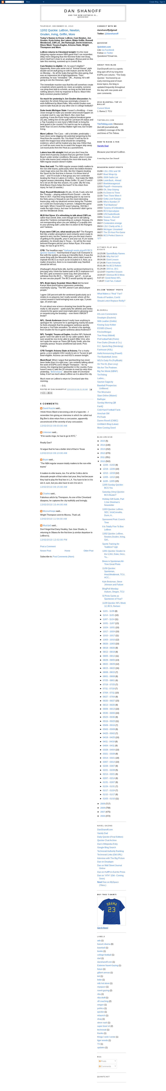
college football (104, 955)
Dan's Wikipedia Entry (107, 844)
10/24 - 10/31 (109, 627)
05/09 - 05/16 (109, 725)
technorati (101, 1030)
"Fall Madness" (110, 205)
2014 (103, 445)
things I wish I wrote (106, 1037)
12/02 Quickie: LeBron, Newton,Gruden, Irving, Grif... (113, 537)
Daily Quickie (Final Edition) (110, 837)
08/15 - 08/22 (109, 668)
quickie (100, 1012)
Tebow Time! (109, 220)
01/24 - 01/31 (109, 786)
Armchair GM (103, 413)
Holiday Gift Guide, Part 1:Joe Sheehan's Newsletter (113, 502)
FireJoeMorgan (104, 332)
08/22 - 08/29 (109, 664)
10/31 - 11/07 (109, 623)
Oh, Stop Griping (111, 189)
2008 (103, 808)
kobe (99, 980)
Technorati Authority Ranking (110, 851)
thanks (100, 1033)
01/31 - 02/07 (109, 782)
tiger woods (102, 1040)
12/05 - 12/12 (109, 477)
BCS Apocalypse (111, 211)
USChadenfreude (111, 214)
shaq (99, 1019)
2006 (103, 816)
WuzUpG (47, 525)
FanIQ (100, 406)
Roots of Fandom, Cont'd (108, 297)
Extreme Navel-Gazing (107, 965)
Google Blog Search (106, 847)
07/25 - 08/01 (109, 680)
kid (98, 976)
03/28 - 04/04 (109, 750)
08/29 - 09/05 (109, 660)
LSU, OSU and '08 (111, 171)
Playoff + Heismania (112, 186)
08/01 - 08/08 (109, 676)
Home (67, 551)
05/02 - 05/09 (109, 729)
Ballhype (101, 399)
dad (99, 958)
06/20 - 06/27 (109, 701)
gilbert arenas (103, 972)
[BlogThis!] (44, 393)
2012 (103, 453)
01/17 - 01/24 (109, 790)
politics (100, 1008)
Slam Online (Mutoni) (107, 395)
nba (99, 994)
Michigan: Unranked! (113, 229)
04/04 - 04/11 (109, 745)
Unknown (47, 432)
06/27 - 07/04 (109, 697)
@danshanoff (111, 34)
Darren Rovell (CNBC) (107, 420)
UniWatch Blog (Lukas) (107, 424)
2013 (103, 449)
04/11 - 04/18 (109, 741)
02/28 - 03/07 (109, 766)
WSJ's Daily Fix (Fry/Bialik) (109, 360)
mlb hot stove (103, 983)
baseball (101, 948)
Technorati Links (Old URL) (109, 855)
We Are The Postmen (107, 367)
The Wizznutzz (104, 392)
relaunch (101, 1015)
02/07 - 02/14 (109, 778)
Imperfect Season (114, 272)
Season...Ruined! (111, 217)
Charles (46, 493)
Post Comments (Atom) (63, 556)
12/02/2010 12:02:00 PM (53, 540)
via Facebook (108, 50)
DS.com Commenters (107, 314)
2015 (103, 441)
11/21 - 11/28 (109, 611)
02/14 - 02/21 (109, 774)
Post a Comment (48, 546)
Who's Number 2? (111, 202)
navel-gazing (103, 990)
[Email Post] (90, 389)
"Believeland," (56, 372)
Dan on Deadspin (105, 862)
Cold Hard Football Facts (108, 410)
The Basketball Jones (107, 357)
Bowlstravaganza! (111, 183)
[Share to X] (46, 393)
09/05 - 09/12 (109, 656)
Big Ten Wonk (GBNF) (107, 371)
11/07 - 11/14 (109, 619)
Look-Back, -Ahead (112, 180)
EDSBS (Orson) (104, 328)
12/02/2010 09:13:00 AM (53, 453)
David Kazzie (49, 408)
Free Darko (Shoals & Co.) (109, 342)
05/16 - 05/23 (109, 721)
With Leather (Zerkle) (107, 321)
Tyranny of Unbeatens (113, 208)
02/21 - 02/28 (109, 770)
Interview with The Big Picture (111, 858)
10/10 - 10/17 (109, 635)
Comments (106, 1066)
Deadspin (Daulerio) (106, 318)
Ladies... (101, 378)
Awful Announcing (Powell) (109, 353)
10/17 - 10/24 (109, 631)
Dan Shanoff (83, 11)
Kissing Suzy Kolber (106, 325)
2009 (103, 804)
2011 (102, 457)
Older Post (88, 551)
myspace (101, 987)
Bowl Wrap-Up (110, 174)
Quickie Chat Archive (107, 840)
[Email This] (41, 393)
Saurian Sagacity (105, 382)
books (100, 951)
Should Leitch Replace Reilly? (111, 301)
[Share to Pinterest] (51, 393)
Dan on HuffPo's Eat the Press (111, 872)
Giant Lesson (112, 259)
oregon (100, 1005)
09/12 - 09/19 (109, 652)
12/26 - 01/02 (109, 465)
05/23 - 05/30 (109, 717)
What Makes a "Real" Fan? (109, 294)
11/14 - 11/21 (109, 615)
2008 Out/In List (110, 177)
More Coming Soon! (106, 428)
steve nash (102, 1023)
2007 (103, 812)
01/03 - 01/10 (109, 799)
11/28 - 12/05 (109, 481)
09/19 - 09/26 (109, 648)
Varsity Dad (102, 833)
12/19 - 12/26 (109, 469)
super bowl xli (103, 1026)
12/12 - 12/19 (109, 473)
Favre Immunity (113, 263)
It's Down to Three (111, 193)
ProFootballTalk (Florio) (108, 339)
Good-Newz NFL (113, 278)
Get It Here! (102, 928)
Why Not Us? (112, 256)
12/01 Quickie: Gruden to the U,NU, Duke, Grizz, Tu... (113, 554)
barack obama (103, 944)
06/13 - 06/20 (109, 705)
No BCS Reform (113, 266)
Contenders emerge (112, 223)
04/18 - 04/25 (109, 737)
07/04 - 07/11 (109, 693)
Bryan (45, 460)
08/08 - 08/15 (109, 672)
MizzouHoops (49, 511)
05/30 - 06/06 (109, 713)
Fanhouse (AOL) (105, 350)
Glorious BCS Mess (115, 275)
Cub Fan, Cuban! (113, 281)
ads (99, 940)
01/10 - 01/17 (109, 794)
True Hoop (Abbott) (106, 335)
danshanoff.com (104, 962)
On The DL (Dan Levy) (107, 364)
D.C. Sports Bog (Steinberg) (110, 346)
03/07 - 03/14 (109, 762)
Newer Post (45, 551)
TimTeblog (102, 375)
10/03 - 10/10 (109, 640)
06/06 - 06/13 (109, 709)
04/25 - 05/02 (109, 733)
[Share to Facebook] (48, 393)
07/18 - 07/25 (109, 684)
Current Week (103, 108)
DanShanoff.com (105, 829)
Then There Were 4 (112, 196)
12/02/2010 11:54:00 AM (53, 519)
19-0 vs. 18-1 (112, 269)
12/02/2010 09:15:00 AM (53, 487)
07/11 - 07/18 (109, 688)
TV (98, 1044)
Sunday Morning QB (106, 403)
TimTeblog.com (104, 124)
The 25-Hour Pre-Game (114, 232)
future (99, 969)
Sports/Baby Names (115, 253)
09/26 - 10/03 (109, 644)
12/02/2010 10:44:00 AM (53, 504)
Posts (103, 1061)
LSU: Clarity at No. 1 (112, 226)
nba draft (101, 997)
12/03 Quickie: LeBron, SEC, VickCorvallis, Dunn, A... (112, 512)
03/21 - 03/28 (109, 754)
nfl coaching (102, 1001)
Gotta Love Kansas (112, 199)
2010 (103, 461)
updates (101, 1047)
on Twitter (108, 53)
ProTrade (101, 417)
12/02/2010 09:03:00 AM (53, 426)
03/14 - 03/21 (109, 758)
